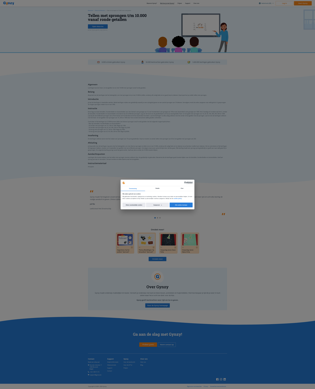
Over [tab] (182, 188)
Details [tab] (158, 188)
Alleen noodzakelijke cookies (134, 205)
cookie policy (178, 198)
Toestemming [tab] (133, 188)
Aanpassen (156, 205)
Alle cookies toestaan (181, 205)
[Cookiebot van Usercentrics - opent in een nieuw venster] (185, 183)
